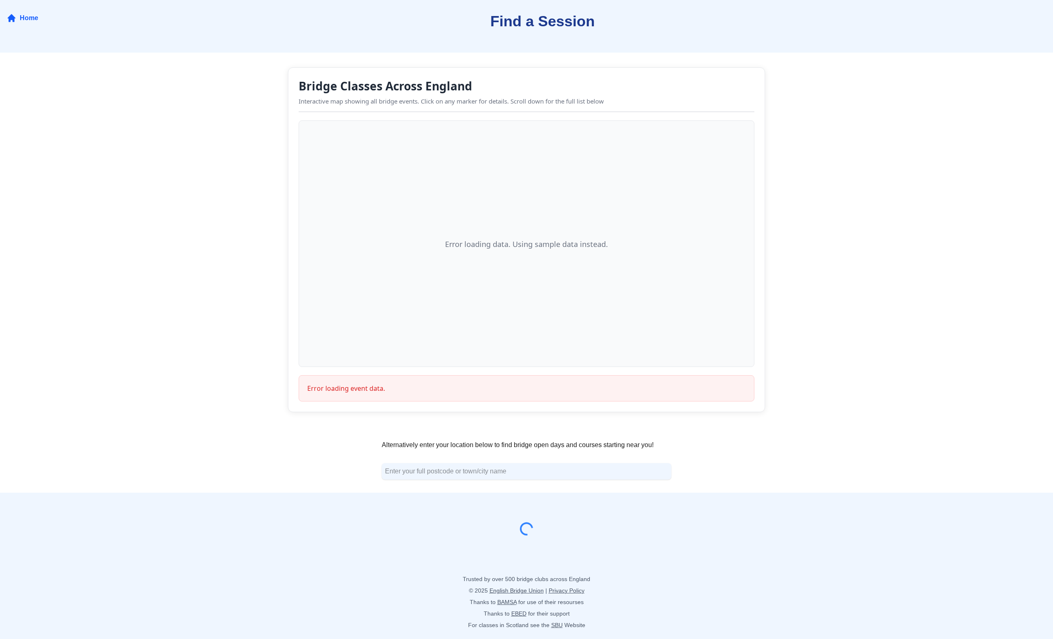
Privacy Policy (566, 590)
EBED (518, 613)
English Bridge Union (516, 590)
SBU (557, 625)
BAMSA (507, 602)
